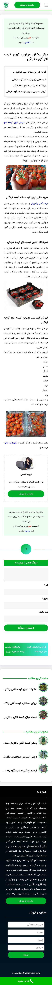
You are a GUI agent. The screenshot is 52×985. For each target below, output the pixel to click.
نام (46, 585)
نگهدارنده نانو (11, 443)
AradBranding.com (31, 973)
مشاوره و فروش (27, 5)
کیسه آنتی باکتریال (39, 203)
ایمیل (45, 598)
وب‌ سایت (43, 612)
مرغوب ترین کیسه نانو (14, 122)
